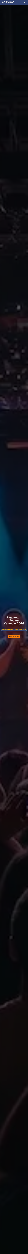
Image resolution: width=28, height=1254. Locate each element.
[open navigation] (24, 2)
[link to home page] (8, 2)
